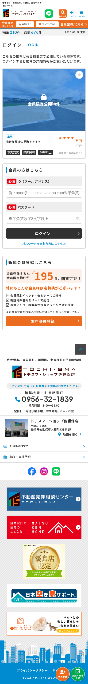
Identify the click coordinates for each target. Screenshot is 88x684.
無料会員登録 (43, 321)
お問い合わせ (19, 446)
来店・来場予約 (77, 677)
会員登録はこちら (72, 24)
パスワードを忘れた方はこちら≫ (44, 243)
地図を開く (70, 434)
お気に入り (26, 24)
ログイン (43, 233)
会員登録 (62, 676)
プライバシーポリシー (32, 670)
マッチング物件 (48, 24)
